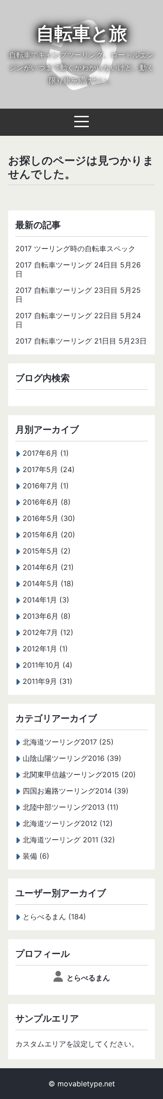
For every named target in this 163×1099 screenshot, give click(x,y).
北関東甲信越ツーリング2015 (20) (79, 774)
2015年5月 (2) (47, 550)
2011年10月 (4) (47, 664)
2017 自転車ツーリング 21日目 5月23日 (81, 340)
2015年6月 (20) (49, 534)
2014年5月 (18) (48, 583)
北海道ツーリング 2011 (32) (69, 839)
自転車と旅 (81, 33)
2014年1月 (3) (46, 599)
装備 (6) (36, 855)
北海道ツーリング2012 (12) (68, 823)
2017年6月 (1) (46, 453)
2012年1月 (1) (45, 648)
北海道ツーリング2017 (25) (68, 741)
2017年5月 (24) (49, 469)
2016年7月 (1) (46, 485)
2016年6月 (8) (47, 501)
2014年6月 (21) (48, 567)
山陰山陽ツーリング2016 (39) (72, 758)
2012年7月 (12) (48, 632)
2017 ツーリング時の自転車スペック (75, 248)
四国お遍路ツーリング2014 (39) (76, 790)
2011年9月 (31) (47, 681)
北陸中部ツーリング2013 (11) (71, 807)
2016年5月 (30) (49, 518)
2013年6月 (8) (47, 616)
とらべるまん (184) (54, 916)
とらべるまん (88, 977)
